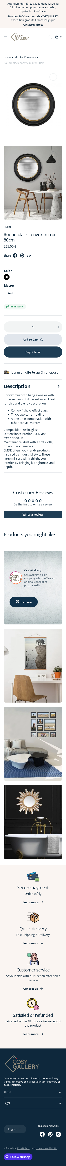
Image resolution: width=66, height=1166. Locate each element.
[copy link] (29, 257)
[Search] (50, 37)
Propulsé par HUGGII (46, 1148)
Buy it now (33, 352)
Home (7, 57)
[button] (5, 37)
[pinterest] (22, 257)
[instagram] (58, 1134)
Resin (13, 295)
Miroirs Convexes (25, 57)
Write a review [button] (33, 514)
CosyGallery (23, 1148)
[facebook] (15, 257)
